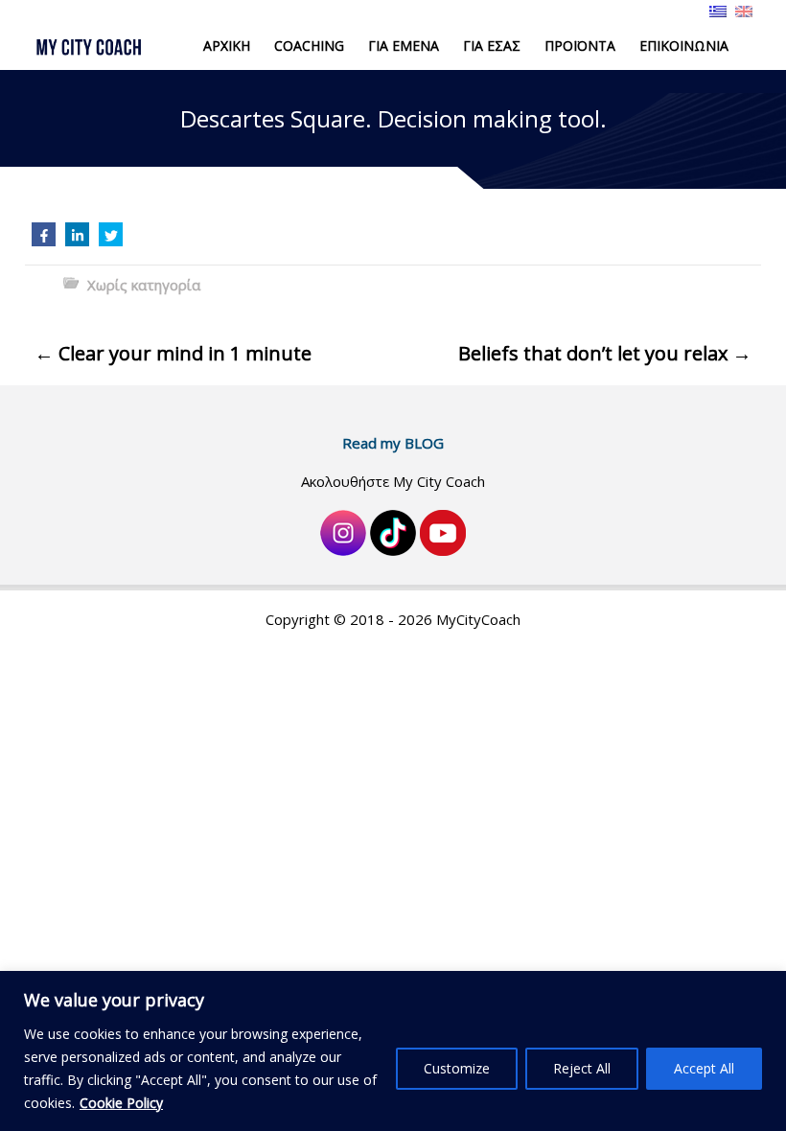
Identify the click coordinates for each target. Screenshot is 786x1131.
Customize (457, 1068)
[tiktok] (393, 531)
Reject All (582, 1068)
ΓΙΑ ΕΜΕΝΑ (403, 45)
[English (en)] (743, 9)
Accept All (704, 1068)
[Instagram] (343, 531)
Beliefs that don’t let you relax (604, 353)
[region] (393, 1051)
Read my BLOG (393, 442)
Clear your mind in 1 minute (173, 353)
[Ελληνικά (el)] (718, 9)
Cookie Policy (121, 1103)
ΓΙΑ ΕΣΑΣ (491, 45)
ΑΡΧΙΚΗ (226, 45)
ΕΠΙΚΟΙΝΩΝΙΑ (683, 45)
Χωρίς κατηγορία (143, 284)
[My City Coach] (99, 47)
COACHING (309, 45)
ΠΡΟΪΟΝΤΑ (579, 45)
